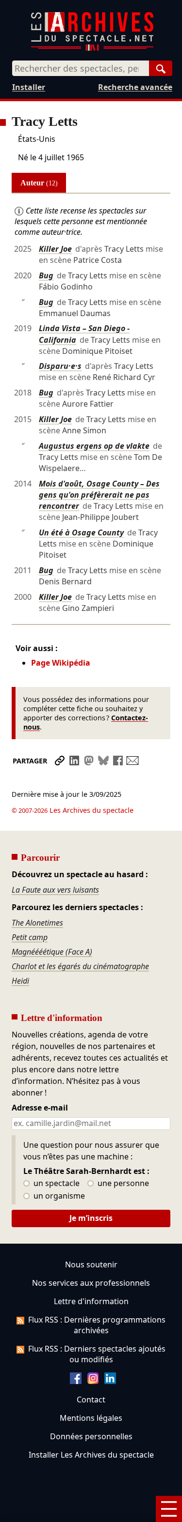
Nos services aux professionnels (91, 1283)
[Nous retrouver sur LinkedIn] (110, 1381)
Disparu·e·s (60, 366)
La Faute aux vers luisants (55, 889)
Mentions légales (91, 1418)
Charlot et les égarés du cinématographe (80, 966)
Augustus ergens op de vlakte (94, 446)
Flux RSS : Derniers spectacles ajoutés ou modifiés (96, 1354)
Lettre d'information (91, 1301)
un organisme (58, 1196)
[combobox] (80, 68)
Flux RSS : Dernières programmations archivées (96, 1325)
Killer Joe (55, 249)
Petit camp (30, 937)
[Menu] (169, 1509)
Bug (46, 275)
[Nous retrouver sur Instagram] (93, 1381)
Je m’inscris (91, 1218)
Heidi (20, 980)
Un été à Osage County (81, 532)
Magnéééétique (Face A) (52, 951)
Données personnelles (91, 1436)
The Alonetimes (37, 922)
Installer (28, 87)
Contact (91, 1399)
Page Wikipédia (60, 662)
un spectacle (56, 1183)
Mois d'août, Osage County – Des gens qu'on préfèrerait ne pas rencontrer (99, 494)
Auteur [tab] (39, 183)
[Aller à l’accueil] (92, 49)
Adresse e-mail (40, 1108)
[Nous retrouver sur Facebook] (76, 1381)
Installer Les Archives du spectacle (91, 1454)
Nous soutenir (91, 1264)
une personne (122, 1183)
